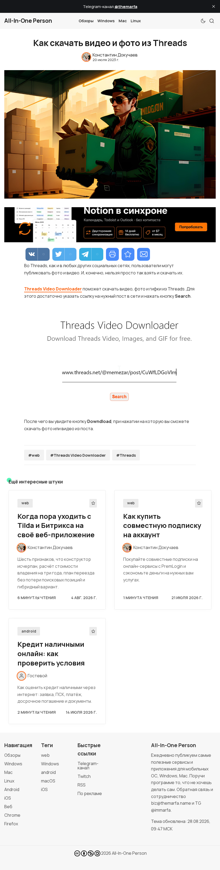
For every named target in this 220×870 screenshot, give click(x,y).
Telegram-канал (88, 766)
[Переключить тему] (203, 21)
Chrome (12, 815)
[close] (213, 6)
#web (34, 455)
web (25, 503)
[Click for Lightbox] (110, 358)
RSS (82, 785)
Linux (136, 20)
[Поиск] (212, 21)
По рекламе (90, 793)
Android (11, 789)
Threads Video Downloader (53, 289)
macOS (48, 781)
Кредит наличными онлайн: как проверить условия (51, 654)
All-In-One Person (129, 853)
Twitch (84, 776)
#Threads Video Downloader (78, 455)
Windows (106, 20)
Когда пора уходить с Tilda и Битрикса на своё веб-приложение (56, 526)
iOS (7, 798)
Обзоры (86, 20)
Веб (8, 807)
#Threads (126, 455)
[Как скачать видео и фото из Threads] (128, 254)
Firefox (11, 824)
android (28, 631)
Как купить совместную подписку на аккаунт (162, 526)
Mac (123, 20)
